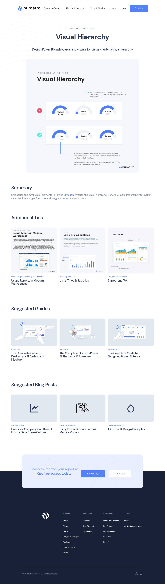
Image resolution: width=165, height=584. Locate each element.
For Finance (108, 526)
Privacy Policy (69, 547)
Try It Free (120, 473)
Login (124, 8)
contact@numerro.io (133, 526)
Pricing (65, 526)
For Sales (107, 536)
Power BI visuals (65, 195)
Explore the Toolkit (52, 8)
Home (65, 520)
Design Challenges (71, 536)
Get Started (88, 526)
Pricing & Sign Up (97, 8)
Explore (86, 520)
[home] (29, 7)
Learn (113, 8)
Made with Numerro (75, 8)
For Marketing (109, 531)
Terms (65, 552)
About (126, 520)
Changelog (88, 531)
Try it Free (139, 8)
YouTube (66, 542)
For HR (106, 542)
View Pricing (93, 473)
